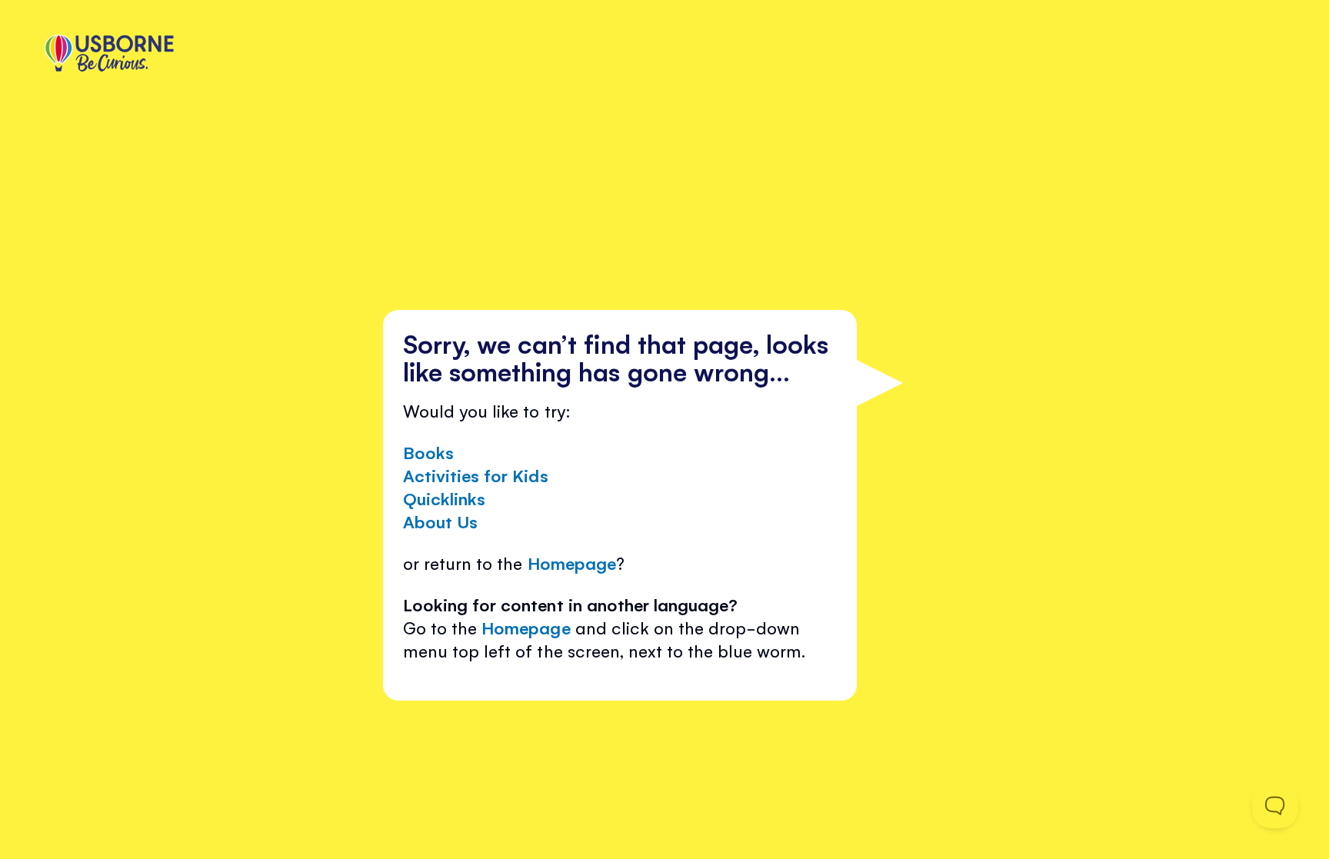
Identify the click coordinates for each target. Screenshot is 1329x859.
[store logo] (109, 55)
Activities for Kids (475, 475)
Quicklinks (444, 498)
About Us (440, 521)
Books (428, 452)
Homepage (572, 562)
